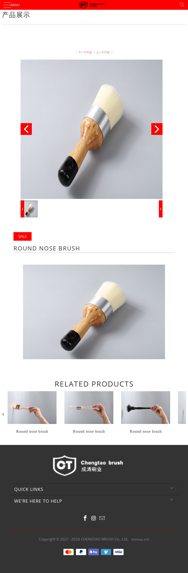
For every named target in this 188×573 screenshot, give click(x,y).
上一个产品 (103, 52)
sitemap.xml (140, 539)
